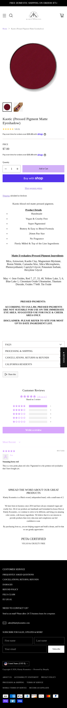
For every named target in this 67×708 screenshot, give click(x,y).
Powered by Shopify (41, 669)
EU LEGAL (7, 599)
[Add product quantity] (17, 168)
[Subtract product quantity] (6, 168)
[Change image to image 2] (18, 107)
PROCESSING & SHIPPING (13, 682)
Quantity (6, 162)
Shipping (6, 196)
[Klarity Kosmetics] (33, 15)
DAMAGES (8, 584)
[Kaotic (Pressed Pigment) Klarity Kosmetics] (33, 66)
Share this (12, 374)
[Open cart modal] (61, 15)
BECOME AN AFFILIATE (39, 688)
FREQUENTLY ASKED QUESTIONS (18, 575)
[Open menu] (4, 15)
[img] (9, 451)
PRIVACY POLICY (48, 677)
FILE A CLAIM (9, 594)
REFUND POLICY (10, 589)
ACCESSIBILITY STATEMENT (26, 677)
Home (5, 29)
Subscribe (56, 649)
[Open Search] (10, 15)
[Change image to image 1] (7, 107)
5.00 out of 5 (42, 397)
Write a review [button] (33, 430)
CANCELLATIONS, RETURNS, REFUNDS (21, 579)
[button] (19, 406)
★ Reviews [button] (64, 357)
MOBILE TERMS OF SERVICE (15, 688)
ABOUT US (7, 677)
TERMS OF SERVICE (35, 682)
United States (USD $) (17, 663)
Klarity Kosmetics (24, 669)
